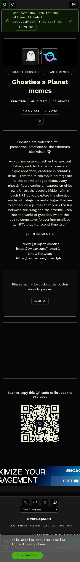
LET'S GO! (26, 27)
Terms (11, 525)
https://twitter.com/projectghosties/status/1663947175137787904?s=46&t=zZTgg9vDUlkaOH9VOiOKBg (40, 258)
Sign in (40, 300)
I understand (27, 555)
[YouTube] (54, 502)
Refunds (35, 525)
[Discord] (35, 502)
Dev (69, 525)
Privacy (22, 525)
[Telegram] (44, 502)
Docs (61, 525)
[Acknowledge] (70, 20)
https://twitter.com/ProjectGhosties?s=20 (40, 248)
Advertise (49, 525)
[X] (40, 121)
